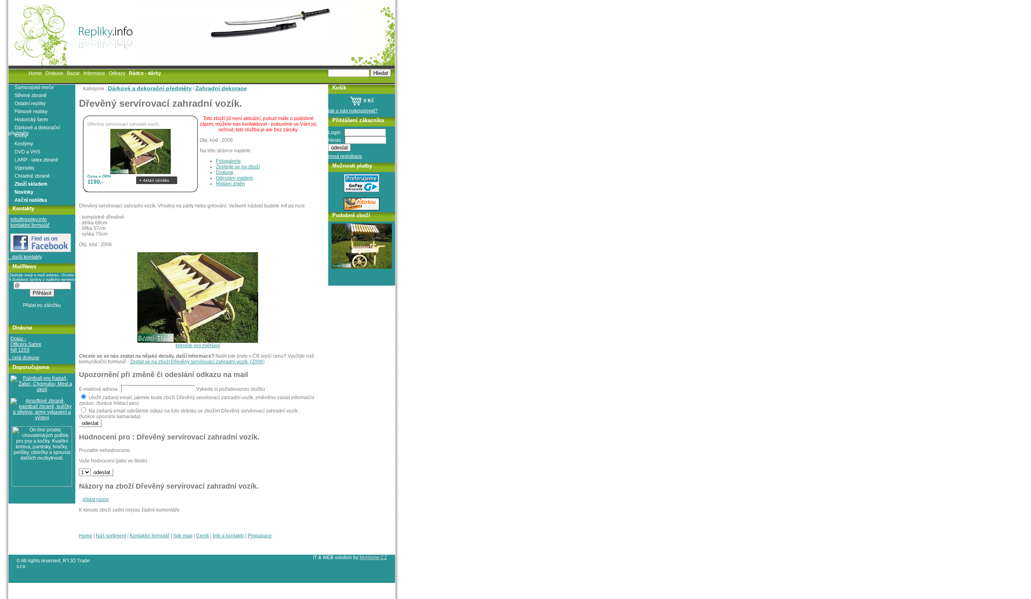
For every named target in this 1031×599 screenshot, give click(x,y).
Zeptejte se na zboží (238, 167)
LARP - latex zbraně (36, 160)
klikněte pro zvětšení (198, 345)
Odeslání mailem (234, 178)
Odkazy (117, 73)
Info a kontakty (228, 536)
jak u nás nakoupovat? (353, 111)
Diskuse (225, 172)
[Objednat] (157, 174)
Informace (94, 73)
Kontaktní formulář (150, 536)
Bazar (73, 73)
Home (85, 536)
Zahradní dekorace (221, 88)
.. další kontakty (25, 257)
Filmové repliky (31, 111)
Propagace (260, 536)
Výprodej (24, 168)
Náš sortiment (111, 536)
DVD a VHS (27, 152)
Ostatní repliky (30, 103)
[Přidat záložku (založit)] (42, 307)
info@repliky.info (28, 219)
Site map (183, 536)
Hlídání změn (230, 184)
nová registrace (345, 156)
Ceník (202, 536)
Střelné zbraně (30, 95)
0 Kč (368, 101)
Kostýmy (23, 144)
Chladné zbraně (32, 176)
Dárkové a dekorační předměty (150, 88)
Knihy (20, 136)
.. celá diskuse (23, 358)
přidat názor (96, 499)
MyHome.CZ (373, 557)
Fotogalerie (228, 161)
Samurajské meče (34, 87)
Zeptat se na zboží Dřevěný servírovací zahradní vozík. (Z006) (197, 362)
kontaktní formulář (30, 225)
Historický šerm (31, 119)
